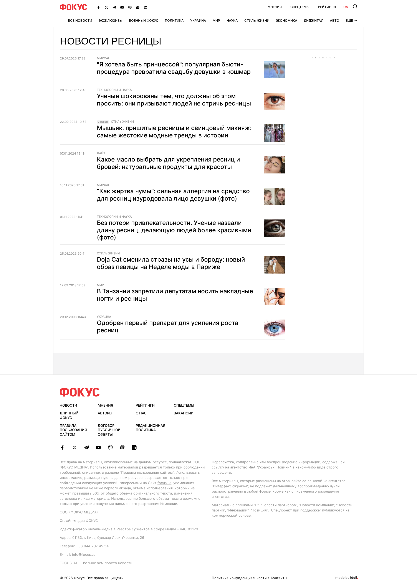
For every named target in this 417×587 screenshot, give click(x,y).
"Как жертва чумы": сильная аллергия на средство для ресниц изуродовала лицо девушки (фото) (173, 194)
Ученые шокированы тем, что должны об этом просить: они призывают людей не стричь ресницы (174, 99)
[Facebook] (99, 7)
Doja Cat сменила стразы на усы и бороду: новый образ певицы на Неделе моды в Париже (171, 263)
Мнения (275, 6)
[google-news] (122, 447)
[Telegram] (114, 7)
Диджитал (313, 20)
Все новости (80, 20)
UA (345, 6)
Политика (174, 20)
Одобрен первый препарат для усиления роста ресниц (167, 326)
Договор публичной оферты (109, 430)
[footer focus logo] (80, 392)
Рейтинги (327, 6)
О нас (141, 413)
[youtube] (98, 447)
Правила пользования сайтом (73, 430)
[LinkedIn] (145, 7)
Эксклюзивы (110, 20)
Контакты (279, 578)
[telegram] (86, 447)
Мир (216, 20)
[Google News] (138, 7)
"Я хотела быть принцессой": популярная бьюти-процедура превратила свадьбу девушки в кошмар (174, 68)
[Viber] (130, 7)
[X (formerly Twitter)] (106, 7)
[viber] (110, 447)
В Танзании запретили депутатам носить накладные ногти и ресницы (175, 294)
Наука (232, 20)
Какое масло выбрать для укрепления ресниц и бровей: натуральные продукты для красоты (168, 163)
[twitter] (74, 447)
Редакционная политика (150, 427)
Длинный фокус (69, 415)
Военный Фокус (143, 20)
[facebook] (62, 447)
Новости (68, 405)
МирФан (103, 58)
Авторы (105, 413)
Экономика (286, 20)
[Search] (355, 6)
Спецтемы (299, 6)
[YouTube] (122, 7)
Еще (349, 20)
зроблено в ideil (347, 577)
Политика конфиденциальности (239, 578)
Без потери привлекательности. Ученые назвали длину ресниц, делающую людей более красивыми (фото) (174, 230)
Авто (334, 20)
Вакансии (184, 413)
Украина (198, 20)
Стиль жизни (256, 20)
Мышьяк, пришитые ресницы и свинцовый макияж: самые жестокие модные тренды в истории (174, 131)
